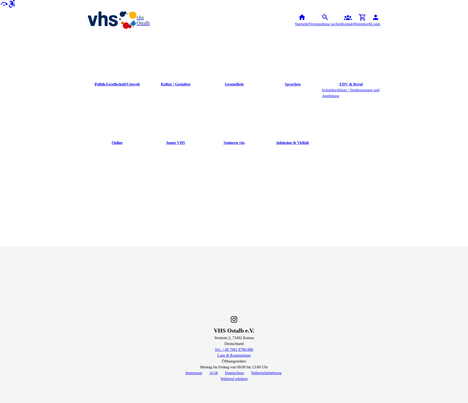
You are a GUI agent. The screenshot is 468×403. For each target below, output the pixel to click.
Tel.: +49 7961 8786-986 (234, 349)
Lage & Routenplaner (234, 355)
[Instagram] (234, 319)
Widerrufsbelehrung (266, 373)
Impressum (193, 373)
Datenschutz (234, 373)
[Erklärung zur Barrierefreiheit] (12, 3)
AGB (213, 373)
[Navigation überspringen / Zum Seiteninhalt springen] (4, 3)
